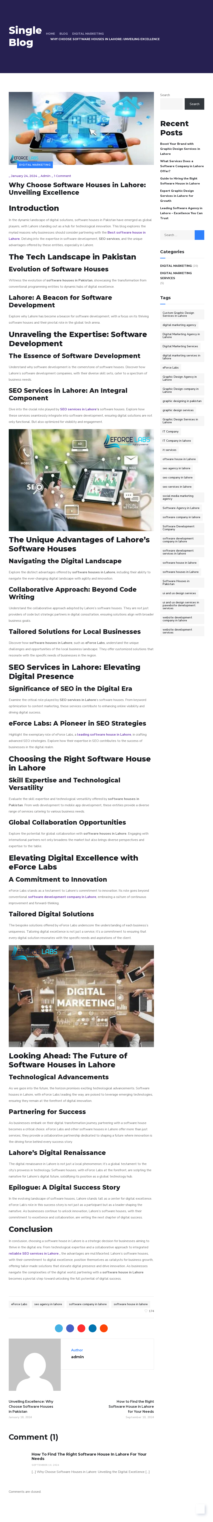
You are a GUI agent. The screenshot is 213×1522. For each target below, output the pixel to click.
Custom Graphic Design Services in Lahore (178, 314)
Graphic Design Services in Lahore (180, 420)
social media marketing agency (178, 497)
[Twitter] (59, 1328)
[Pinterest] (81, 1328)
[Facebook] (70, 1328)
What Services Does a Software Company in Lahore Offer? (182, 166)
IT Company (170, 432)
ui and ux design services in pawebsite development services (181, 605)
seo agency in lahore (48, 1304)
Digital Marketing (88, 34)
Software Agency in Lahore (181, 508)
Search (165, 95)
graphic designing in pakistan (182, 401)
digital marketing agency (179, 325)
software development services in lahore (178, 552)
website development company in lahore (177, 618)
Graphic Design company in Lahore (181, 390)
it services (169, 450)
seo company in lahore (178, 477)
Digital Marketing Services (176, 275)
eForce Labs (19, 1304)
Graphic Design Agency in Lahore (180, 378)
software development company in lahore (178, 540)
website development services (177, 631)
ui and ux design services (179, 593)
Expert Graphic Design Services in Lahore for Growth (177, 196)
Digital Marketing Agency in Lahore (181, 335)
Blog (63, 34)
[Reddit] (104, 1328)
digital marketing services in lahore (181, 356)
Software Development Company (178, 527)
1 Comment (62, 176)
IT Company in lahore (177, 441)
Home (50, 34)
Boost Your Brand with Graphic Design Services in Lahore (180, 149)
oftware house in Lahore (179, 459)
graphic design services (178, 410)
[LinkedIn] (93, 1328)
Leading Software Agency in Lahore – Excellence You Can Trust (181, 213)
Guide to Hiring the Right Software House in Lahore (180, 181)
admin (46, 176)
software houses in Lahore (181, 572)
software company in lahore (88, 1304)
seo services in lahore (177, 487)
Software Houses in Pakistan (176, 582)
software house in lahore (131, 1304)
